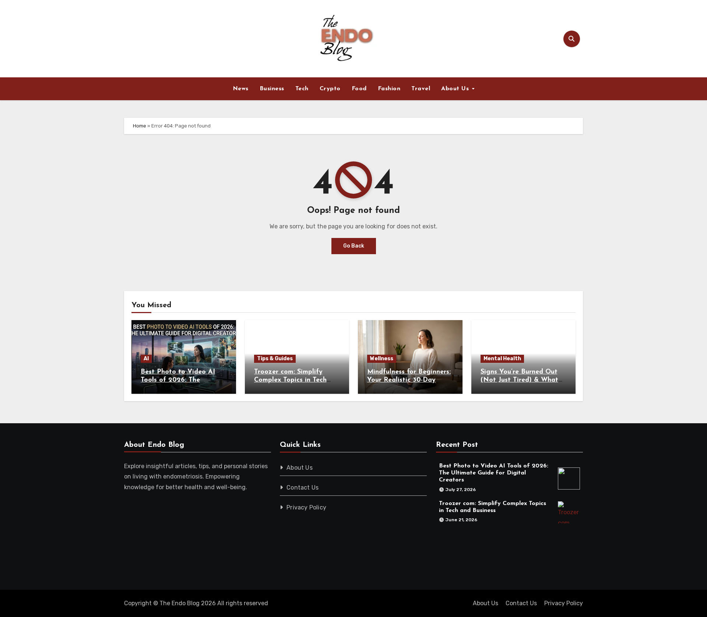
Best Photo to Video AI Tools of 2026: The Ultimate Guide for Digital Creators (493, 473)
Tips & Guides (275, 358)
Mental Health (502, 358)
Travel (420, 89)
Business (272, 89)
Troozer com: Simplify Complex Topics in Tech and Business (290, 380)
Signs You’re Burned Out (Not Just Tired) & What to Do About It (519, 380)
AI (146, 358)
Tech (302, 89)
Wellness (381, 358)
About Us (456, 89)
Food (359, 89)
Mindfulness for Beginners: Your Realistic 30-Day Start (409, 380)
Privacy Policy (307, 507)
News (241, 89)
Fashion (389, 89)
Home (139, 126)
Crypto (330, 89)
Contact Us (303, 487)
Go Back (353, 246)
